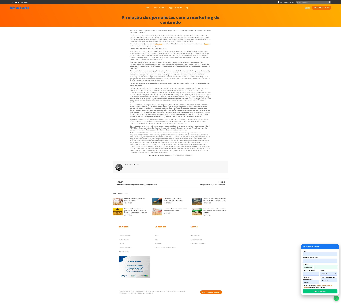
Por (179, 155)
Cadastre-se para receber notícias (165, 247)
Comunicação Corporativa (163, 155)
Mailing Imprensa (124, 239)
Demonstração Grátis (321, 8)
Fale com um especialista (198, 243)
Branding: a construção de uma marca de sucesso (134, 200)
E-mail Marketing (124, 251)
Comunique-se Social (125, 247)
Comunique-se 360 (125, 235)
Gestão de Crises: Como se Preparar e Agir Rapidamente (173, 200)
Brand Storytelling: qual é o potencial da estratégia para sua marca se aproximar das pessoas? (135, 211)
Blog (156, 239)
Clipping (121, 243)
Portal (157, 235)
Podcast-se (158, 243)
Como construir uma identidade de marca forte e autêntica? (175, 210)
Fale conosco (16, 2)
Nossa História (195, 235)
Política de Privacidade (145, 293)
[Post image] (118, 201)
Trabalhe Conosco (289, 2)
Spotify (206, 44)
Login (281, 2)
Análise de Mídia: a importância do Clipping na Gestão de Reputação (214, 200)
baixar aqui (158, 44)
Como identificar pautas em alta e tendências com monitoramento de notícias (215, 211)
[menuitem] (148, 8)
